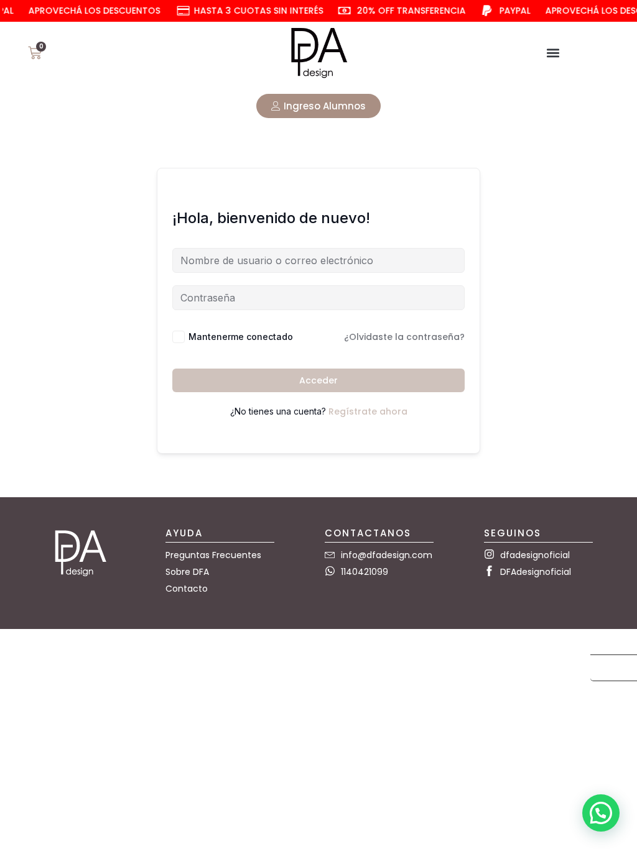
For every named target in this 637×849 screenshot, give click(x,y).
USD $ (608, 642)
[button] (552, 52)
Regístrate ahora (367, 411)
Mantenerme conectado (240, 336)
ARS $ (607, 668)
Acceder (318, 380)
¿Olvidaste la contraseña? (404, 337)
